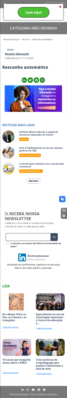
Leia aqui (33, 12)
